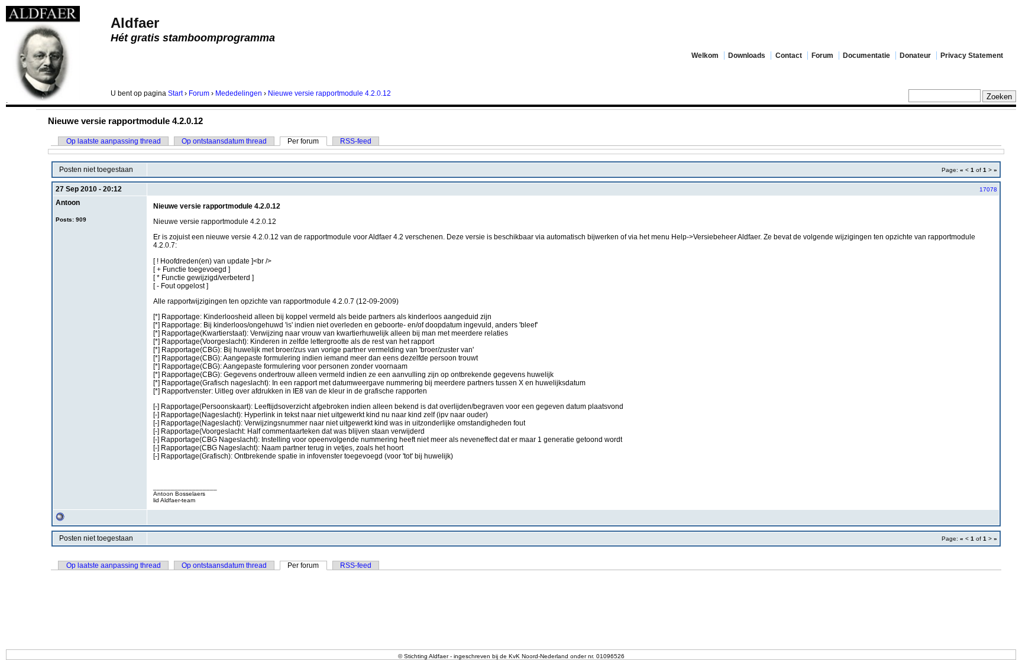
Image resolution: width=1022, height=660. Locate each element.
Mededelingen (238, 93)
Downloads (746, 55)
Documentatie (866, 55)
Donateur (915, 55)
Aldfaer (135, 23)
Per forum (303, 141)
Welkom (705, 55)
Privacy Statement (971, 55)
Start (175, 93)
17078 (988, 189)
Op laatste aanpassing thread (113, 141)
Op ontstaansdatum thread (224, 141)
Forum (822, 55)
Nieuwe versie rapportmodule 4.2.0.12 (329, 93)
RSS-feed (355, 141)
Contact (788, 55)
